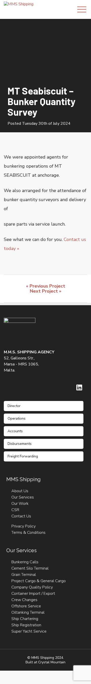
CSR (15, 510)
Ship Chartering (24, 618)
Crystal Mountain (51, 662)
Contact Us (21, 516)
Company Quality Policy (32, 587)
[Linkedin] (79, 387)
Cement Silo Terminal (30, 568)
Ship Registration (26, 625)
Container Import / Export (33, 593)
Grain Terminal (23, 574)
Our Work (20, 503)
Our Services (22, 497)
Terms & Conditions (28, 532)
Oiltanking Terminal (27, 612)
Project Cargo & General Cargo (38, 581)
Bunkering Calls (24, 562)
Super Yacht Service (29, 631)
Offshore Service (26, 606)
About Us (19, 491)
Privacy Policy (23, 526)
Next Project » (45, 291)
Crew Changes (24, 600)
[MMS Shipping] (18, 4)
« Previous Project (45, 286)
